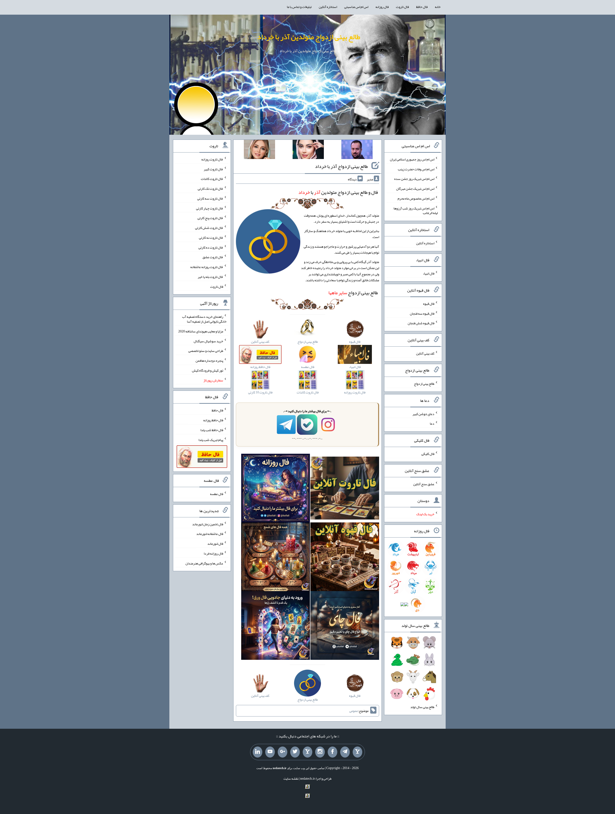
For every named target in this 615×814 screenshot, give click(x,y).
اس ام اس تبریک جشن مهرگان (415, 188)
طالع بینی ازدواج (353, 292)
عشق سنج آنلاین (423, 483)
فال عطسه (216, 493)
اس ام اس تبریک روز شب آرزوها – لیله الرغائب (415, 210)
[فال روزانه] (275, 489)
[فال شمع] (275, 557)
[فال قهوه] (344, 557)
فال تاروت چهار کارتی (209, 208)
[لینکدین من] (257, 752)
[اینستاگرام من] (320, 752)
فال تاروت (402, 6)
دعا (432, 423)
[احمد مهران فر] (357, 150)
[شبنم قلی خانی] (259, 150)
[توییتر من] (295, 752)
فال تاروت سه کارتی (210, 198)
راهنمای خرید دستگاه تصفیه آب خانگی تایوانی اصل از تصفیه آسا (204, 319)
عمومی (353, 710)
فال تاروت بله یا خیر (210, 276)
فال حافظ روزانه (213, 420)
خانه (438, 6)
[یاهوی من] (357, 752)
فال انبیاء (428, 273)
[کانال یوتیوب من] (270, 752)
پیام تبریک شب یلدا (210, 439)
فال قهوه (428, 303)
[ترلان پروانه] (308, 150)
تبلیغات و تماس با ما (299, 6)
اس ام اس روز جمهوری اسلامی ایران (412, 159)
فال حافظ (422, 6)
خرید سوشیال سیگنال (208, 340)
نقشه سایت (290, 778)
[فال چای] (344, 626)
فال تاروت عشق (213, 257)
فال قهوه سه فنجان (422, 313)
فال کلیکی (427, 453)
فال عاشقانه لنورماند (209, 533)
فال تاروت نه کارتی (211, 237)
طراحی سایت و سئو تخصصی (205, 350)
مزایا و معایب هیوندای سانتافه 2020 (200, 331)
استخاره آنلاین (328, 6)
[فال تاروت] (344, 489)
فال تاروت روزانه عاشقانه (206, 266)
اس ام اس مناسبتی (356, 6)
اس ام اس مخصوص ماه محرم (416, 198)
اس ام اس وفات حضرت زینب (416, 168)
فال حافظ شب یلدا (211, 430)
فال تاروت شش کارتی (209, 227)
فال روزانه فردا (213, 553)
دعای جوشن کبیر (423, 413)
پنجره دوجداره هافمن (209, 360)
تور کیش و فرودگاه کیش (207, 370)
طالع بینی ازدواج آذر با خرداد (341, 166)
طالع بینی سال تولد (422, 707)
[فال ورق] (275, 626)
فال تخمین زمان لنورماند (207, 523)
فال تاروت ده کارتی (210, 247)
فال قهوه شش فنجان (421, 323)
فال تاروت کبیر (213, 168)
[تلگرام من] (345, 752)
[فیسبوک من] (332, 752)
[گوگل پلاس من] (282, 752)
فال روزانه (382, 6)
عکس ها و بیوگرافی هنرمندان (204, 563)
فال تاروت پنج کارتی (210, 217)
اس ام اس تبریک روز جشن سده (414, 178)
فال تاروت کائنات (212, 178)
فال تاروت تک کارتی (210, 188)
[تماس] (307, 752)
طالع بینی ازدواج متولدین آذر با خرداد (308, 37)
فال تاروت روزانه (212, 159)
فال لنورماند (215, 543)
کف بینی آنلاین (425, 353)
